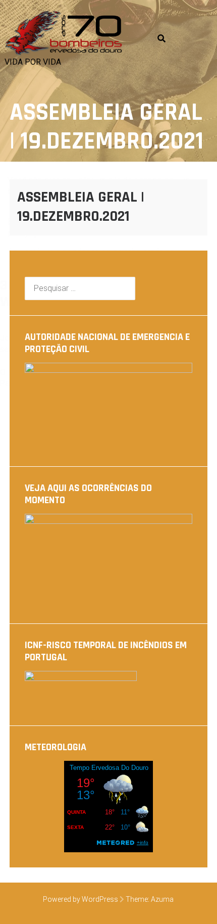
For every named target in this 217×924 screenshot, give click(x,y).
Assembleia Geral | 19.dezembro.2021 (80, 206)
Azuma (162, 899)
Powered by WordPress (80, 899)
